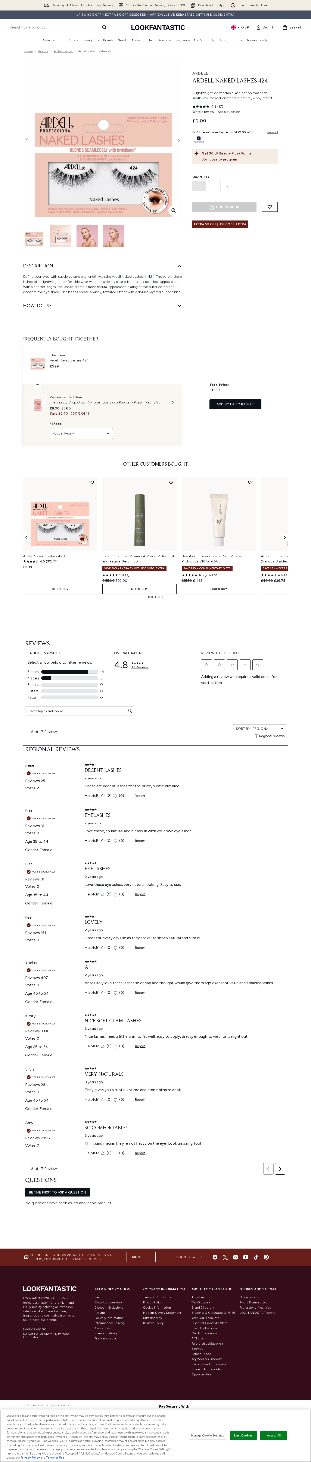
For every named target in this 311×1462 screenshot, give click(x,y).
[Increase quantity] (227, 186)
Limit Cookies (243, 1435)
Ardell (200, 73)
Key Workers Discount (207, 1359)
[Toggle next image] (178, 140)
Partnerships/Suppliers (208, 1343)
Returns (100, 1313)
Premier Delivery (106, 1333)
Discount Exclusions (109, 1307)
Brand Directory (203, 1307)
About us (198, 1297)
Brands (43, 51)
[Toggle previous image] (26, 140)
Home (28, 51)
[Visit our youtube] (246, 1257)
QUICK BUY (60, 589)
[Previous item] (26, 537)
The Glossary (201, 1302)
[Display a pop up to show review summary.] (55, 561)
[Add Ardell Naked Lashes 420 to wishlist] (92, 482)
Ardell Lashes (63, 51)
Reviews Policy (153, 1323)
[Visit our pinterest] (266, 1257)
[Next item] (284, 537)
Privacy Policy (152, 1302)
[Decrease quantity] (199, 186)
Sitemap (197, 1349)
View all (272, 132)
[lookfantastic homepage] (158, 27)
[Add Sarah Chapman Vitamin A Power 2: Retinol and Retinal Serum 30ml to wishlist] (171, 482)
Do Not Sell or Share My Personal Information (46, 1335)
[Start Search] (104, 27)
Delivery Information (109, 1318)
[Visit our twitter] (225, 1257)
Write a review (203, 112)
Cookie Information (157, 1307)
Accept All (274, 1435)
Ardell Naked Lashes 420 (44, 556)
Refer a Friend (201, 1354)
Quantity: (201, 177)
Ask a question (229, 112)
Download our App (108, 1302)
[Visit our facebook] (215, 1257)
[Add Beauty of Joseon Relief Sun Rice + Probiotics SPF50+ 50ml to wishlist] (250, 482)
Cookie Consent (34, 1329)
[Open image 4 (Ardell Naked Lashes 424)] (113, 236)
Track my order (105, 1338)
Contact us (103, 1328)
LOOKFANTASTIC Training (258, 1313)
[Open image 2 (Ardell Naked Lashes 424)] (60, 236)
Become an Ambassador (209, 1364)
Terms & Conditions (157, 1297)
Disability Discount (205, 1328)
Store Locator (250, 1297)
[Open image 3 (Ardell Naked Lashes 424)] (87, 236)
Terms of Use (55, 1457)
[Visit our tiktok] (256, 1257)
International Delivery (110, 1323)
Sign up (138, 1257)
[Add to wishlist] (270, 207)
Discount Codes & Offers (210, 1323)
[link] (265, 27)
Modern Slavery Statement (162, 1313)
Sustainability (152, 1318)
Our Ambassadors (205, 1333)
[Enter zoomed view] (173, 210)
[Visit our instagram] (235, 1257)
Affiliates (198, 1338)
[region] (155, 1436)
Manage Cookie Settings (207, 1435)
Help (98, 1297)
